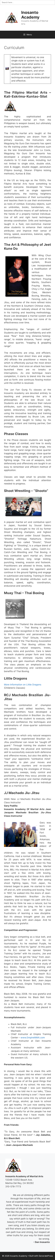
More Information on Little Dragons (22, 684)
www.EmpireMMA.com (33, 1037)
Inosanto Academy (30, 14)
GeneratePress (46, 1256)
